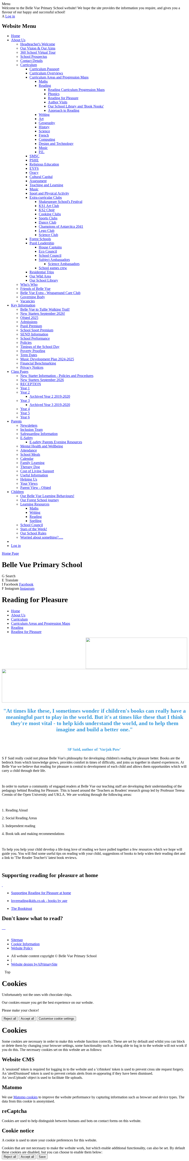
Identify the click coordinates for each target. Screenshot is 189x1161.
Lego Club (46, 231)
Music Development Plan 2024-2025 (47, 359)
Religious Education (44, 164)
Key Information (23, 305)
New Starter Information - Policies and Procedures (56, 376)
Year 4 (25, 409)
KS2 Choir (47, 210)
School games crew (53, 268)
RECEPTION (30, 384)
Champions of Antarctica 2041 (61, 226)
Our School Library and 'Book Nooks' (76, 106)
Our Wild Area (40, 276)
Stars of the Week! (33, 529)
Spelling (35, 521)
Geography (47, 123)
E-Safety (26, 438)
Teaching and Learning (46, 185)
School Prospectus (33, 56)
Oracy (34, 173)
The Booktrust (21, 908)
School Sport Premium (36, 330)
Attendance (28, 450)
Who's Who (29, 284)
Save (42, 1156)
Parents (16, 421)
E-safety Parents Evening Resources (56, 442)
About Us (18, 40)
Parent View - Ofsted (35, 488)
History (44, 127)
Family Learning (32, 463)
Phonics (53, 94)
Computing (47, 139)
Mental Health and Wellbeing (41, 446)
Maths (43, 81)
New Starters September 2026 (42, 380)
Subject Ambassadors (54, 260)
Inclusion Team (31, 430)
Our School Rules (33, 533)
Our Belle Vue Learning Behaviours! (47, 496)
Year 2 (25, 392)
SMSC (34, 156)
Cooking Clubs (50, 214)
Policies (26, 342)
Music (43, 148)
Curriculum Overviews (46, 73)
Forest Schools (40, 239)
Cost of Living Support (37, 471)
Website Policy (22, 948)
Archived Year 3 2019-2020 (50, 405)
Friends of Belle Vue (35, 289)
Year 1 (25, 388)
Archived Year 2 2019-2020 (50, 396)
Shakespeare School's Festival (60, 202)
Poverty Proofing (32, 351)
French (44, 135)
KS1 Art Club (49, 206)
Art (41, 119)
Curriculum (28, 65)
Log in (10, 16)
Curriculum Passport (44, 69)
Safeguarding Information (39, 434)
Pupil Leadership (42, 243)
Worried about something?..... (41, 537)
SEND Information (34, 334)
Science (44, 131)
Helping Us (28, 479)
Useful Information (34, 475)
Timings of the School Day (39, 347)
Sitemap (17, 940)
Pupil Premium (31, 326)
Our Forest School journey (39, 500)
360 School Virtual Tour (38, 52)
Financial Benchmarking (38, 363)
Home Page (10, 553)
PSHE (34, 160)
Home (15, 36)
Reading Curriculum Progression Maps (76, 90)
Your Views (29, 483)
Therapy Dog (30, 467)
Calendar (26, 459)
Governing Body (32, 297)
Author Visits (57, 102)
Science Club (48, 235)
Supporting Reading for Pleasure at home (41, 893)
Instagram (27, 588)
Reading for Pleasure (63, 98)
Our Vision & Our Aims (37, 48)
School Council (50, 255)
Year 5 (25, 413)
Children (17, 492)
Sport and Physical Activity (49, 193)
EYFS (34, 168)
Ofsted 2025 (29, 318)
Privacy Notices (31, 367)
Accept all (27, 1018)
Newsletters (28, 425)
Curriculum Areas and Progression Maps (59, 77)
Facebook (26, 584)
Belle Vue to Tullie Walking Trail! (45, 309)
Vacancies (27, 301)
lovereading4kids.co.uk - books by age (39, 901)
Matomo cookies (25, 1097)
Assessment (38, 181)
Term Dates (28, 355)
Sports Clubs (48, 218)
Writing (44, 115)
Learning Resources (34, 504)
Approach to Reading (63, 110)
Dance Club (47, 222)
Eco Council (48, 251)
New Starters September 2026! (42, 313)
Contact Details (31, 61)
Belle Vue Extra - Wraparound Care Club (50, 293)
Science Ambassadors (64, 264)
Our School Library (44, 280)
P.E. (41, 152)
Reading (45, 86)
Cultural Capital (41, 177)
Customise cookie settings (56, 1018)
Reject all (10, 1018)
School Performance (35, 338)
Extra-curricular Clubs (46, 197)
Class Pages (19, 371)
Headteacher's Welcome (37, 44)
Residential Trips (42, 272)
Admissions (28, 322)
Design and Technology (56, 144)
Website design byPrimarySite (34, 964)
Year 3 (25, 401)
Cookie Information (25, 944)
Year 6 (25, 417)
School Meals (30, 454)
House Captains (50, 247)
